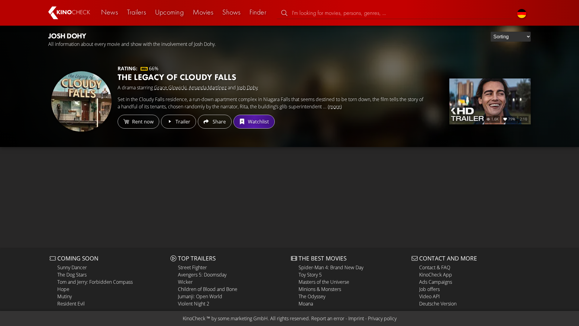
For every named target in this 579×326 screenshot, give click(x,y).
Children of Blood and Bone (207, 289)
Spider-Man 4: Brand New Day (331, 267)
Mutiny (64, 296)
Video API (429, 296)
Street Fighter (192, 267)
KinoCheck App (435, 275)
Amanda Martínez (207, 87)
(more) (335, 106)
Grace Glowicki (170, 87)
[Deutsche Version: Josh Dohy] (522, 13)
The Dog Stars (72, 275)
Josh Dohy (247, 87)
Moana (306, 304)
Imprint (356, 318)
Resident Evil (71, 304)
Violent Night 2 (193, 304)
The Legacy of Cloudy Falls (177, 77)
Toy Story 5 (310, 275)
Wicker (185, 282)
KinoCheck (194, 318)
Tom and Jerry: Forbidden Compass (95, 282)
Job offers (429, 289)
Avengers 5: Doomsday (202, 275)
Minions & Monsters (320, 289)
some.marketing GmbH (243, 318)
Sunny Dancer (72, 267)
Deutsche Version (438, 304)
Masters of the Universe (324, 282)
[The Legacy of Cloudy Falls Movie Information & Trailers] (81, 101)
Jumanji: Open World (200, 296)
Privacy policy (382, 318)
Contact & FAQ (434, 267)
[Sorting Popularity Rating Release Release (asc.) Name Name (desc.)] (511, 37)
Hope (63, 289)
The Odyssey (312, 296)
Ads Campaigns (435, 282)
